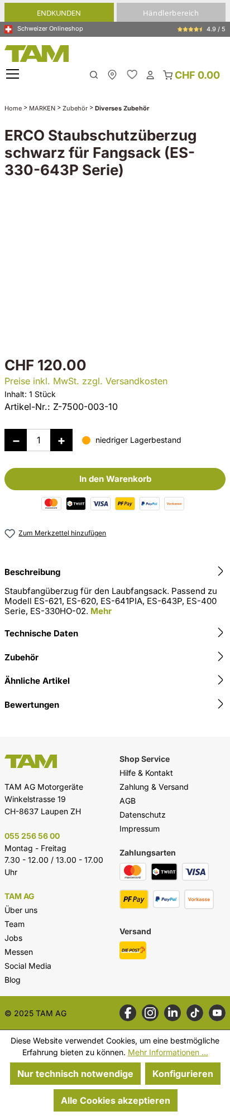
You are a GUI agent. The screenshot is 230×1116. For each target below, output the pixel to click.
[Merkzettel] (132, 74)
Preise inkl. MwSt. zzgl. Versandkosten (85, 381)
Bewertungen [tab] (31, 704)
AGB (127, 800)
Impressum (139, 828)
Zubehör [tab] (21, 657)
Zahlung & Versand (154, 786)
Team (14, 924)
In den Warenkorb (115, 479)
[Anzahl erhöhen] (61, 440)
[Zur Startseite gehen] (114, 53)
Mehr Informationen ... (168, 1052)
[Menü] (13, 74)
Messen (18, 951)
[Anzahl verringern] (15, 440)
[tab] (115, 593)
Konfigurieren (182, 1073)
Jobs (13, 938)
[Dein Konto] (150, 74)
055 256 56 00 (32, 835)
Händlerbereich (171, 13)
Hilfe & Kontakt (146, 772)
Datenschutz (142, 814)
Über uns (20, 910)
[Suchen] (93, 74)
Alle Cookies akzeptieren (115, 1100)
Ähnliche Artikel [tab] (37, 680)
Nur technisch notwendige (75, 1073)
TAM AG (19, 896)
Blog (12, 979)
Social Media (27, 965)
